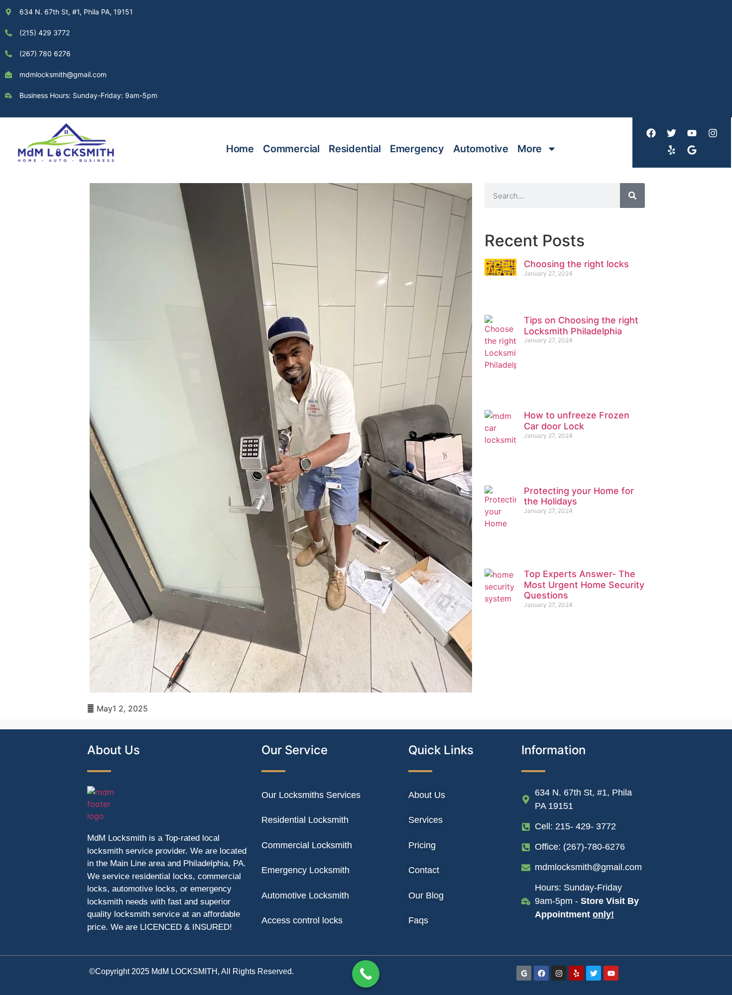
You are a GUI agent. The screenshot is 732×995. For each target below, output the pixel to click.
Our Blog (426, 895)
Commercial (291, 149)
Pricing (422, 845)
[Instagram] (712, 132)
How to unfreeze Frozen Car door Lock (576, 420)
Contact (423, 870)
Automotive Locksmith (305, 895)
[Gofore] (523, 973)
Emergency (417, 149)
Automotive (480, 149)
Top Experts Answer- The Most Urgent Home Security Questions (584, 584)
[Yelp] (671, 149)
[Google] (692, 149)
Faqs (418, 920)
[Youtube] (692, 132)
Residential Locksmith (305, 820)
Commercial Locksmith (306, 845)
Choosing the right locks (576, 264)
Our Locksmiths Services (311, 795)
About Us (426, 795)
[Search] (632, 195)
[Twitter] (671, 132)
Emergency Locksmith (305, 870)
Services (425, 820)
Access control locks (302, 920)
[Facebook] (650, 132)
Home (240, 149)
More (529, 149)
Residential (355, 149)
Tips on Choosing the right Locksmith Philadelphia (581, 325)
